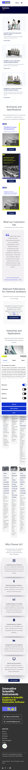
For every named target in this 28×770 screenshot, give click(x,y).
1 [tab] (5, 283)
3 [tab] (9, 283)
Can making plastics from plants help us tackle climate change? (23, 483)
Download (11, 149)
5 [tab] (14, 283)
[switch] (24, 389)
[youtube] (10, 768)
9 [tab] (22, 283)
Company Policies (6, 761)
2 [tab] (7, 283)
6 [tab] (16, 283)
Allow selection (14, 408)
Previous (1, 312)
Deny (14, 412)
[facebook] (5, 768)
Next (27, 312)
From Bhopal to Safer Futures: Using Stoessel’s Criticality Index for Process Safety (15, 485)
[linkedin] (2, 768)
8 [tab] (20, 283)
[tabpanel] (13, 256)
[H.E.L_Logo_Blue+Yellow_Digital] (6, 1)
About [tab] (23, 360)
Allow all (14, 404)
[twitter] (7, 768)
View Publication (14, 317)
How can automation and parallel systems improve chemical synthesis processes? (7, 483)
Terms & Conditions (15, 761)
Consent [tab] (5, 360)
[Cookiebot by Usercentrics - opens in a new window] (20, 356)
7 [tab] (18, 283)
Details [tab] (14, 360)
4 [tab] (12, 283)
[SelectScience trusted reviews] (4, 744)
